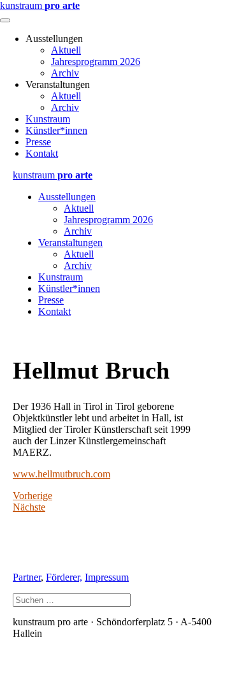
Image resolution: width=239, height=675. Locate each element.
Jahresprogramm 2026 (95, 61)
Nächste (29, 507)
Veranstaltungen (70, 242)
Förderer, (64, 577)
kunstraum (40, 5)
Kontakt (41, 153)
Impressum (107, 577)
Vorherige (32, 495)
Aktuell (66, 50)
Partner (27, 577)
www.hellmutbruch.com (61, 473)
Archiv (65, 73)
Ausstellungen (67, 196)
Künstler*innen (56, 130)
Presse (38, 141)
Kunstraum (47, 118)
